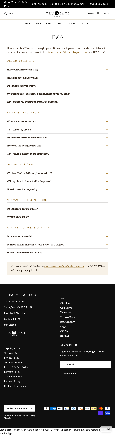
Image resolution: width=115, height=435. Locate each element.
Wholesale (65, 312)
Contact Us (66, 307)
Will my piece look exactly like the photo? (29, 181)
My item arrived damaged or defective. (27, 137)
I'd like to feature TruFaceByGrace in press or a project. (35, 244)
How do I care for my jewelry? (23, 189)
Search (63, 298)
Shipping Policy (12, 348)
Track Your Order (13, 376)
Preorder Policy (12, 381)
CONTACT (85, 23)
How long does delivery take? (22, 77)
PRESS (49, 23)
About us (65, 302)
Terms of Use (11, 353)
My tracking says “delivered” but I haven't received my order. (38, 93)
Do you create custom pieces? (22, 208)
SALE (38, 23)
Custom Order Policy (15, 385)
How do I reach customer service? (24, 252)
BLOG (61, 23)
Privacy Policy (11, 357)
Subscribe (70, 373)
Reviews (64, 335)
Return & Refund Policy (16, 367)
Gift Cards (65, 331)
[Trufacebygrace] (57, 14)
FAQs (63, 326)
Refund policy (67, 321)
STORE (72, 23)
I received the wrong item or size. (24, 145)
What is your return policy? (21, 121)
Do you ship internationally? (21, 85)
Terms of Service (69, 317)
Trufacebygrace (18, 415)
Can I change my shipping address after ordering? (32, 101)
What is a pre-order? (18, 216)
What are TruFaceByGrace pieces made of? (29, 173)
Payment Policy (12, 371)
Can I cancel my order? (19, 129)
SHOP (27, 23)
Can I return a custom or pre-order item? (28, 153)
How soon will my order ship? (22, 69)
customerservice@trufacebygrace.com (66, 52)
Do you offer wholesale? (19, 236)
